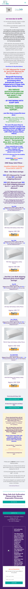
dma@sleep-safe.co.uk (14, 448)
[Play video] (14, 10)
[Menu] (25, 2)
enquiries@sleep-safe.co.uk (14, 519)
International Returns (14, 485)
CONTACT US (14, 513)
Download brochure (14, 399)
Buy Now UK (14, 501)
